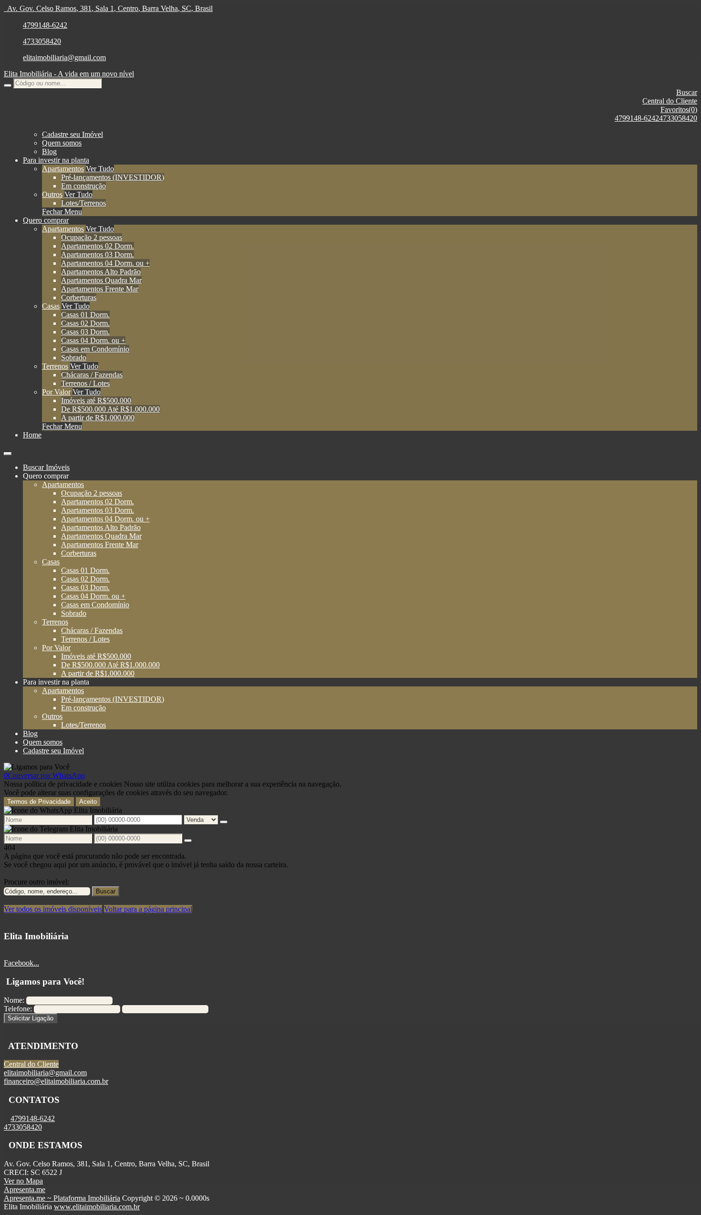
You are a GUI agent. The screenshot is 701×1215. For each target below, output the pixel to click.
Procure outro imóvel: (36, 882)
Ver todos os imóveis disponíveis (53, 909)
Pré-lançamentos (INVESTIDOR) (112, 177)
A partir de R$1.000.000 (97, 418)
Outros (52, 194)
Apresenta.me (24, 1189)
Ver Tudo (100, 169)
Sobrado (73, 357)
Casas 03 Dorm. (85, 332)
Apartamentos (63, 169)
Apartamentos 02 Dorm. (97, 246)
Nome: (14, 1000)
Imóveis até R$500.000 (96, 400)
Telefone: (18, 1009)
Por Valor (56, 392)
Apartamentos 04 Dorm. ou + (105, 263)
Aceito (88, 801)
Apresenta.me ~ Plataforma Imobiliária (62, 1198)
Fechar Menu (62, 212)
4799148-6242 (45, 25)
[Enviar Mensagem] (188, 840)
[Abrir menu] (7, 451)
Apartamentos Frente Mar (99, 289)
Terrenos (55, 366)
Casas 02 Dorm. (85, 323)
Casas (51, 306)
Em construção (83, 186)
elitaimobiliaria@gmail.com (64, 57)
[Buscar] (7, 85)
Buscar (105, 891)
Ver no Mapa (23, 1181)
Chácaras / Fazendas (92, 375)
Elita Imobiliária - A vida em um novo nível (69, 74)
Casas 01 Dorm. (85, 315)
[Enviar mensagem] (223, 821)
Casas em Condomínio (95, 349)
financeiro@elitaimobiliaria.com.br (56, 1081)
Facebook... (21, 963)
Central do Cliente (31, 1064)
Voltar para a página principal (148, 909)
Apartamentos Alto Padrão (101, 272)
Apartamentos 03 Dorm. (97, 254)
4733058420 (42, 41)
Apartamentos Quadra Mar (101, 280)
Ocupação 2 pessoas (91, 237)
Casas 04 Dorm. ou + (93, 340)
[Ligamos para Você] (37, 767)
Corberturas (78, 297)
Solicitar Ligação (30, 1018)
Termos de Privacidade (39, 801)
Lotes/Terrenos (83, 203)
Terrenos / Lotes (85, 383)
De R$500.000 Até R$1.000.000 (110, 409)
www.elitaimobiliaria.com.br (97, 1207)
